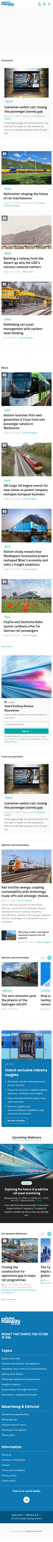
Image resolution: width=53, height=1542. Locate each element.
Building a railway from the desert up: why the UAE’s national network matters (23, 263)
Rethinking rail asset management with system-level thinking (23, 329)
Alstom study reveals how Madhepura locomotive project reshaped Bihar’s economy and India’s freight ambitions (26, 558)
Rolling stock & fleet (12, 1373)
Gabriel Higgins (26, 337)
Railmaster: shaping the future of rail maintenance (26, 196)
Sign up (25, 731)
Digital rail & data (10, 1358)
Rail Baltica (30, 1290)
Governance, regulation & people (19, 1394)
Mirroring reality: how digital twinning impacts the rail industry (33, 935)
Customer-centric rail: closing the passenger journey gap (25, 109)
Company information (13, 1459)
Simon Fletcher (25, 900)
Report (9, 101)
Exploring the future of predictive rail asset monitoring (26, 1191)
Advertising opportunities (15, 1414)
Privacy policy (9, 1475)
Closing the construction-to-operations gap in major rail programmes (19, 1273)
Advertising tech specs (13, 1424)
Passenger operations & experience (20, 1379)
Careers (5, 1464)
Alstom (9, 1292)
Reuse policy (8, 1434)
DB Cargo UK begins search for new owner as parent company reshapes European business (26, 490)
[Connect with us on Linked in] (26, 1500)
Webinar (26, 1183)
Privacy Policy (10, 742)
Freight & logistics (11, 1384)
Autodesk (6, 1290)
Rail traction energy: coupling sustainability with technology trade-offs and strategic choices (24, 891)
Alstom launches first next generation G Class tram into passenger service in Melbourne (24, 421)
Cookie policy (8, 1480)
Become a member (16, 1120)
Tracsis (38, 1200)
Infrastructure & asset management (20, 1363)
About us (6, 1454)
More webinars (8, 1299)
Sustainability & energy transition (19, 1389)
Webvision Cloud (34, 1531)
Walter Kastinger (12, 205)
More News (7, 646)
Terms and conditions (13, 1470)
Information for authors (13, 1429)
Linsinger (40, 203)
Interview (7, 990)
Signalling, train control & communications (24, 1368)
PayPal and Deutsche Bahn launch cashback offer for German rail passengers (23, 626)
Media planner (9, 1419)
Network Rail (18, 1290)
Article (8, 188)
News (7, 410)
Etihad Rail (28, 271)
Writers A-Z (32, 1515)
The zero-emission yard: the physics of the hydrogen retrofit (19, 1000)
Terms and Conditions (30, 739)
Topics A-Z (17, 1515)
